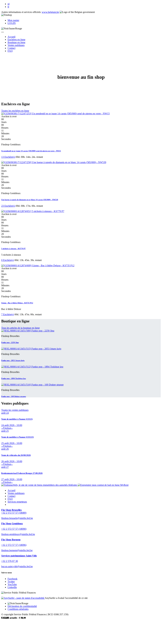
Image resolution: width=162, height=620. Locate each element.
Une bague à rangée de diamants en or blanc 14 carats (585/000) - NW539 (29, 200)
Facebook (12, 578)
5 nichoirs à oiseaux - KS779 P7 (13, 248)
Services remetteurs (17, 501)
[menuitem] (11, 36)
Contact (11, 496)
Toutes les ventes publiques (14, 410)
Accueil (11, 490)
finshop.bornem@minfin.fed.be (17, 550)
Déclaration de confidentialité (22, 606)
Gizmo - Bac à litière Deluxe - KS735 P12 (17, 303)
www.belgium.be (50, 12)
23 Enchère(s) (8, 206)
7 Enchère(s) (7, 314)
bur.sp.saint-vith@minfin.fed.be (17, 566)
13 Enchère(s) (8, 157)
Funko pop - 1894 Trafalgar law (13, 378)
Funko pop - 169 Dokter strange (13, 396)
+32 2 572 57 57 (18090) (13, 529)
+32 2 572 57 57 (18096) (13, 545)
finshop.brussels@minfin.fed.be (17, 518)
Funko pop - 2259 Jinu (10, 342)
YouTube (12, 584)
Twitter (11, 581)
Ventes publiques (16, 493)
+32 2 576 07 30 (9, 561)
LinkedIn (12, 587)
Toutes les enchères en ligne (15, 110)
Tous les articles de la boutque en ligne (20, 327)
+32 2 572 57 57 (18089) (13, 512)
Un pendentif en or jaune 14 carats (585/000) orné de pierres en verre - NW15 (31, 151)
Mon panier (13, 20)
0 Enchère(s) (7, 260)
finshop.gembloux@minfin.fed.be (18, 534)
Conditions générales (18, 609)
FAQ (10, 499)
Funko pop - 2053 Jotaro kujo (13, 360)
